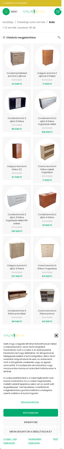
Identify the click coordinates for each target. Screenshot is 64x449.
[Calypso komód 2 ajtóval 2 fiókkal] (47, 57)
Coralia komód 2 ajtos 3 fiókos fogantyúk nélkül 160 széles (17, 219)
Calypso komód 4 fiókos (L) (17, 168)
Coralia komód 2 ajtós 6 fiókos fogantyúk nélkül (47, 121)
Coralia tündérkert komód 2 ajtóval (17, 75)
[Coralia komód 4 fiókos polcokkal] (17, 295)
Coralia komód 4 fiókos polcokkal (17, 312)
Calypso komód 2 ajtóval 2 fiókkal (47, 75)
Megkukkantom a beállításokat (31, 431)
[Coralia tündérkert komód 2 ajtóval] (17, 57)
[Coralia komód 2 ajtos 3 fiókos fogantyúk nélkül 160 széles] (17, 199)
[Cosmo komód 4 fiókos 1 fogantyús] (47, 250)
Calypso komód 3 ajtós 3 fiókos (17, 267)
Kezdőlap (8, 22)
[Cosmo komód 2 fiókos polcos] (47, 295)
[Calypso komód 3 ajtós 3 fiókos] (17, 250)
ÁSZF (55, 439)
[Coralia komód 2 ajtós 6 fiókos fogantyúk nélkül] (47, 103)
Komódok (17, 79)
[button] (56, 335)
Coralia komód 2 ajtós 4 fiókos (47, 216)
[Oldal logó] (34, 11)
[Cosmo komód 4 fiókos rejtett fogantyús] (47, 151)
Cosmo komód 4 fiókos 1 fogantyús (47, 267)
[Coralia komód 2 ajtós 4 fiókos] (47, 199)
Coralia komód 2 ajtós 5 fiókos (17, 120)
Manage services (30, 402)
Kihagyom (30, 422)
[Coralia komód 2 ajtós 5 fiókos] (17, 103)
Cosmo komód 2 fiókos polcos (47, 312)
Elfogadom (30, 413)
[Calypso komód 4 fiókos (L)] (17, 151)
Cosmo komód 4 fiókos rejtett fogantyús (47, 169)
